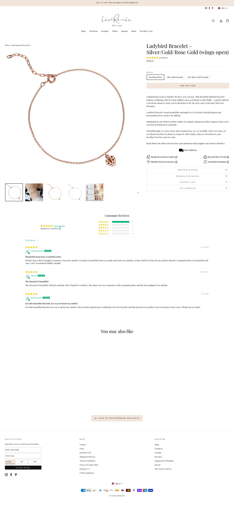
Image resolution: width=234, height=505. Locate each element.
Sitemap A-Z (85, 469)
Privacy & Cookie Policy (89, 465)
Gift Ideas (93, 31)
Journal (124, 31)
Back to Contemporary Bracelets (119, 418)
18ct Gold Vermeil (175, 77)
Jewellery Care (146, 31)
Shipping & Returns (87, 457)
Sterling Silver (155, 77)
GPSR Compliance (87, 473)
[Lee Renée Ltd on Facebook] (11, 474)
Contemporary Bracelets (20, 45)
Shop (83, 31)
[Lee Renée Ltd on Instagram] (6, 474)
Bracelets (158, 457)
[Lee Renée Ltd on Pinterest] (15, 474)
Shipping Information (187, 176)
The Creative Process (163, 469)
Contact (83, 444)
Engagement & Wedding (164, 461)
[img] (31, 247)
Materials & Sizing (188, 170)
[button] (152, 57)
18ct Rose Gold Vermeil (198, 77)
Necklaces (159, 448)
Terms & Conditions (87, 461)
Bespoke (105, 31)
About (133, 31)
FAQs (82, 448)
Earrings (158, 452)
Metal (149, 72)
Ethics (114, 31)
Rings (157, 444)
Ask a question (188, 188)
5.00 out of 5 (59, 226)
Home (7, 45)
